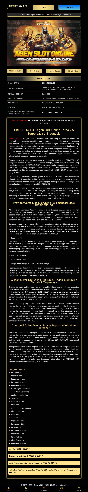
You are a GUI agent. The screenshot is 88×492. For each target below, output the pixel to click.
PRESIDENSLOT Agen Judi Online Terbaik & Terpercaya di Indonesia (44, 15)
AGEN (14, 120)
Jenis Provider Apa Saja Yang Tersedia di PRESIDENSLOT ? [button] (33, 463)
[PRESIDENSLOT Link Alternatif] (18, 6)
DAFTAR (44, 491)
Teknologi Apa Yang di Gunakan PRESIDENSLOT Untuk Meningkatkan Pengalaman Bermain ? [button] (43, 471)
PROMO (61, 490)
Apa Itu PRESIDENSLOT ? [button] (19, 449)
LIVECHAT (79, 490)
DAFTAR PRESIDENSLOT (52, 113)
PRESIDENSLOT (48, 83)
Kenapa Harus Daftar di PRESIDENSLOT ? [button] (26, 456)
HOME (9, 490)
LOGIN (26, 490)
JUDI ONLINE (22, 120)
